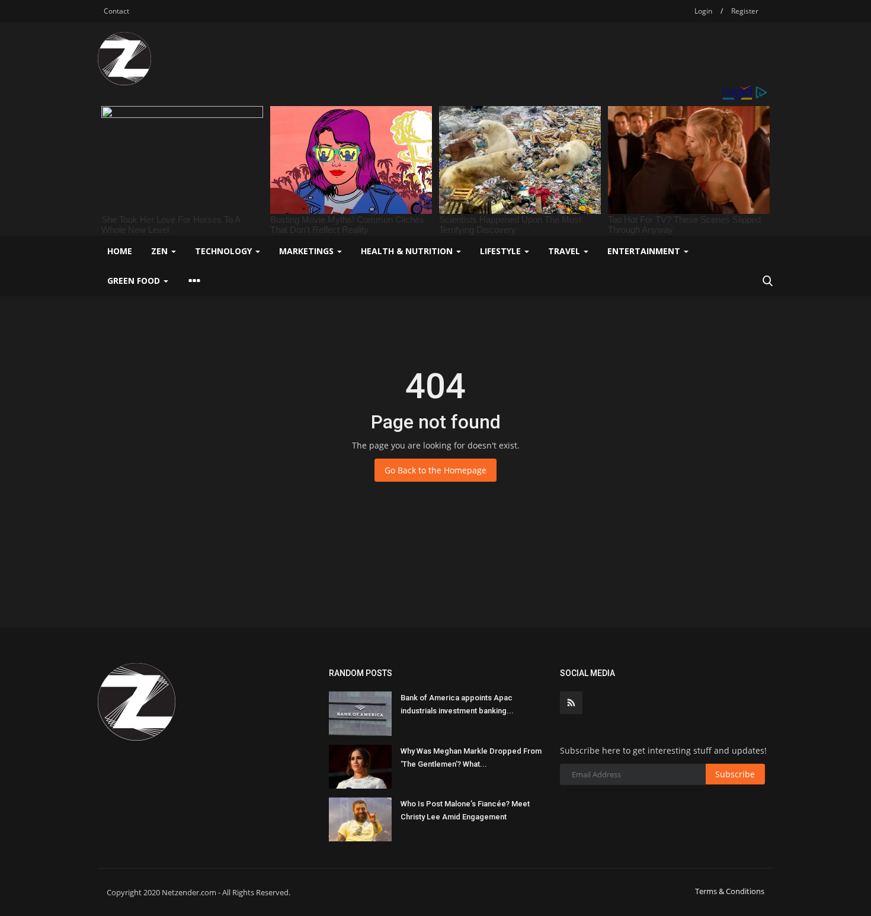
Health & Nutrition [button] (408, 251)
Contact (116, 11)
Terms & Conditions (729, 891)
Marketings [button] (307, 251)
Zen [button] (160, 251)
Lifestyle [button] (501, 251)
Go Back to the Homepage (435, 470)
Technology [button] (224, 251)
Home (119, 251)
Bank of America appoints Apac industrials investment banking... (457, 704)
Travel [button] (565, 251)
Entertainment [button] (645, 251)
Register (744, 11)
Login (703, 11)
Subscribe (735, 774)
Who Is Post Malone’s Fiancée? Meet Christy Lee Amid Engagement (465, 810)
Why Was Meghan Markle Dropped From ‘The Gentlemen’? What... (471, 757)
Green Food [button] (134, 280)
